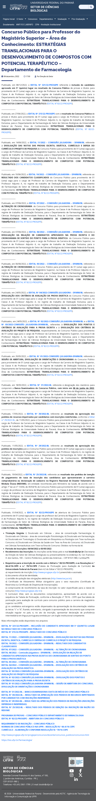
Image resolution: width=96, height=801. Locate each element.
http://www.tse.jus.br (61, 578)
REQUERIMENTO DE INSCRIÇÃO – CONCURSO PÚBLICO (28, 723)
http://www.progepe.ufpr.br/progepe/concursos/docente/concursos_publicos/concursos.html (45, 735)
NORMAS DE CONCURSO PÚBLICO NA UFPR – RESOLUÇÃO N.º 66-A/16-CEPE (38, 726)
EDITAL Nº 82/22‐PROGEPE (59, 103)
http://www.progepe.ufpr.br (46, 572)
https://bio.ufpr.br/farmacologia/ (17, 740)
